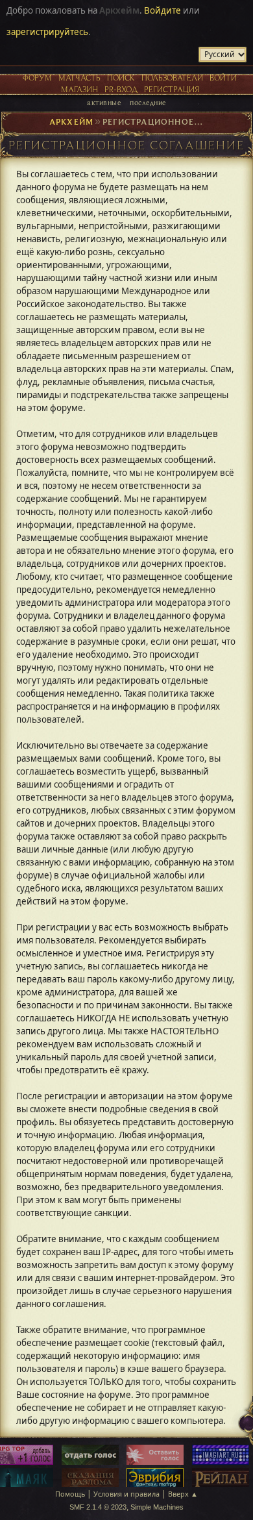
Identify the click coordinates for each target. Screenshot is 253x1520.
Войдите (162, 10)
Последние (147, 102)
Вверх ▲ (183, 1494)
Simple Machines (157, 1507)
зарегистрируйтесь (47, 32)
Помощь (70, 1494)
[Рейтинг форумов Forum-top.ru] (90, 1456)
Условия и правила (126, 1494)
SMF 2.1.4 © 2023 (97, 1507)
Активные (104, 102)
